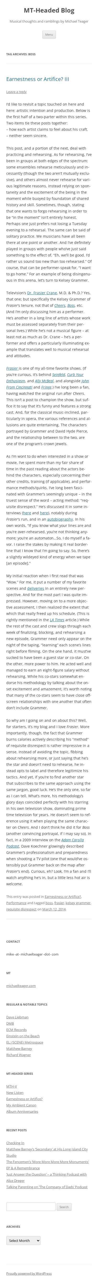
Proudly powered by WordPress (29, 1273)
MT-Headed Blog (49, 10)
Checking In (15, 1142)
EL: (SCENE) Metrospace (24, 1042)
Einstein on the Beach (23, 1036)
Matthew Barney (19, 1048)
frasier (59, 902)
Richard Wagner (18, 1054)
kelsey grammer (78, 902)
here (27, 512)
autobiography (60, 519)
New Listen (15, 1092)
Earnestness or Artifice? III (37, 79)
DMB (10, 1023)
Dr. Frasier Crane (42, 292)
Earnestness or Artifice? (63, 896)
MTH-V (11, 1086)
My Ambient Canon (21, 1105)
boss (49, 902)
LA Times (57, 619)
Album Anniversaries (22, 1111)
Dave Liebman (17, 1017)
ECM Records (16, 1029)
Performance (16, 902)
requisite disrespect (21, 909)
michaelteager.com (21, 985)
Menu (49, 34)
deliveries (35, 588)
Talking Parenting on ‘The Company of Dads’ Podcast (47, 1186)
